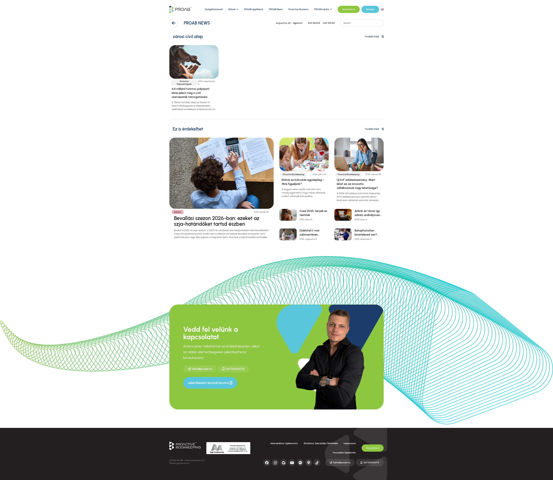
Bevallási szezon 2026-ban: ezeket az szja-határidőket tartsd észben (216, 221)
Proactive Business (298, 9)
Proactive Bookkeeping (293, 174)
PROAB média (321, 9)
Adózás (177, 212)
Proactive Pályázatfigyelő (184, 82)
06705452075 (235, 369)
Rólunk (231, 9)
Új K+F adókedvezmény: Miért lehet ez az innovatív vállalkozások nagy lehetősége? (357, 184)
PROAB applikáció (253, 9)
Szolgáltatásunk (214, 9)
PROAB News (276, 9)
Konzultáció (348, 9)
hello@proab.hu (202, 369)
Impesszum (350, 443)
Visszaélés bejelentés (344, 452)
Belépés (370, 9)
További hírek (372, 36)
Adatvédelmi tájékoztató (284, 443)
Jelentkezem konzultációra (208, 383)
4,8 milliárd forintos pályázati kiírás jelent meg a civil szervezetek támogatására (190, 93)
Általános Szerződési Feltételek (321, 443)
